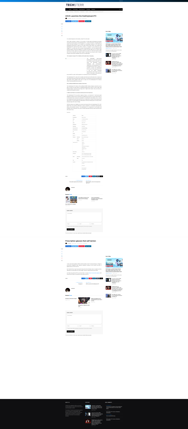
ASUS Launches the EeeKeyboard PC (92, 283)
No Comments (79, 18)
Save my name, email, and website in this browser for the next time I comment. (80, 226)
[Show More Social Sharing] (92, 21)
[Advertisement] (105, 5)
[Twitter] (62, 29)
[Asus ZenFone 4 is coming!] (71, 199)
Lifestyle (88, 9)
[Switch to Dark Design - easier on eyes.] (119, 9)
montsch (69, 18)
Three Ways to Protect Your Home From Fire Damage (83, 198)
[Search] (121, 9)
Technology (75, 9)
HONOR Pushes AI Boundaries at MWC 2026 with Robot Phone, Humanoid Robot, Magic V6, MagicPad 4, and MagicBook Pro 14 (117, 63)
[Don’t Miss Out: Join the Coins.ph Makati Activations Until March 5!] (108, 71)
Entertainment (82, 9)
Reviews (93, 9)
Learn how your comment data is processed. (84, 335)
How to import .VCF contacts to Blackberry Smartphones (113, 412)
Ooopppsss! (80, 283)
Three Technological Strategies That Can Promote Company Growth (96, 198)
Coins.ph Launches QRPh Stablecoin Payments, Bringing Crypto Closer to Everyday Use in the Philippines (116, 55)
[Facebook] (62, 26)
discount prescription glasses (94, 272)
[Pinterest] (62, 33)
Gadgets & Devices (109, 48)
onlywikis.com (108, 405)
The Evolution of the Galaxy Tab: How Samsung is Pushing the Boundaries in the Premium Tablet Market (114, 407)
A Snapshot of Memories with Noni (84, 306)
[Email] (62, 35)
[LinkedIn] (62, 31)
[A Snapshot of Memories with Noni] (84, 300)
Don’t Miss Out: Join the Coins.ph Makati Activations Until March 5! (117, 70)
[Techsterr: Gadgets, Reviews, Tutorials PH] (75, 5)
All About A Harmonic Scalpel (71, 298)
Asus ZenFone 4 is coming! (70, 204)
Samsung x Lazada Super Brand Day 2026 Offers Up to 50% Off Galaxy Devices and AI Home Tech (114, 45)
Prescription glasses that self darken (75, 181)
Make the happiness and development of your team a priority (96, 299)
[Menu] (66, 9)
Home (70, 9)
